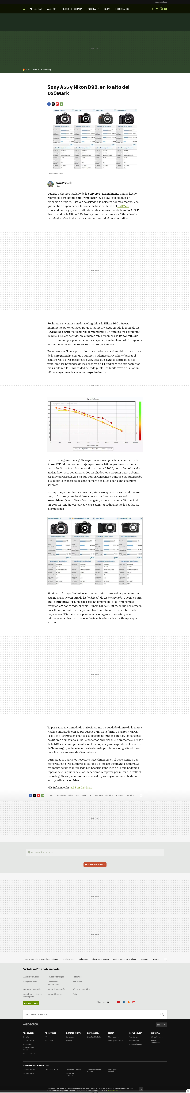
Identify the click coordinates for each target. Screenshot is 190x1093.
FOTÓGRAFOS (122, 8)
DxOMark (123, 206)
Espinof (69, 1040)
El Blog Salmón (156, 1037)
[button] (63, 182)
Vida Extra (49, 1040)
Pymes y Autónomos (155, 1041)
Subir (159, 1025)
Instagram (161, 8)
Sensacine (70, 1037)
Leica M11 (144, 959)
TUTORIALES (93, 8)
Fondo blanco (68, 959)
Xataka (26, 1037)
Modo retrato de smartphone (125, 959)
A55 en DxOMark (81, 787)
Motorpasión (113, 1037)
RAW (75, 994)
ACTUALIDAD (36, 8)
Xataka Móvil (28, 1040)
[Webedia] (161, 2)
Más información (114, 1090)
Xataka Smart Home (28, 1048)
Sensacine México (73, 1069)
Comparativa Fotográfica (102, 795)
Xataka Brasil (28, 1073)
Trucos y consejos (56, 976)
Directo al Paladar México (94, 1070)
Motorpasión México (113, 1070)
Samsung (47, 69)
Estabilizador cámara (50, 959)
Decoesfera (134, 1040)
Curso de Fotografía (56, 989)
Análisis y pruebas (31, 976)
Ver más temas (30, 1003)
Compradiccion (135, 1044)
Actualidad (77, 981)
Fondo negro (83, 959)
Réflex (84, 795)
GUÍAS (107, 8)
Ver (96, 864)
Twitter (53, 104)
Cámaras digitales (65, 795)
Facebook (152, 8)
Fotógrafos (77, 976)
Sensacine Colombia (70, 1074)
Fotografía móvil (30, 981)
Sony (77, 795)
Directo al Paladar (94, 1037)
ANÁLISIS (51, 8)
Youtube (165, 8)
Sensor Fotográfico (125, 795)
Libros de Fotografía (31, 989)
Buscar (162, 1014)
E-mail (61, 104)
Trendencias (134, 1037)
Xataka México (29, 1069)
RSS (128, 1002)
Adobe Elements (55, 994)
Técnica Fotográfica (81, 989)
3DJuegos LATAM (51, 1069)
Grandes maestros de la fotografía (32, 995)
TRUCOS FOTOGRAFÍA (71, 8)
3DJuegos (48, 1037)
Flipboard (156, 8)
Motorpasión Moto (115, 1040)
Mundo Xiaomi (29, 1053)
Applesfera (27, 1044)
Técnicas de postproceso (53, 982)
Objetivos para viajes (100, 959)
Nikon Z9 (155, 959)
